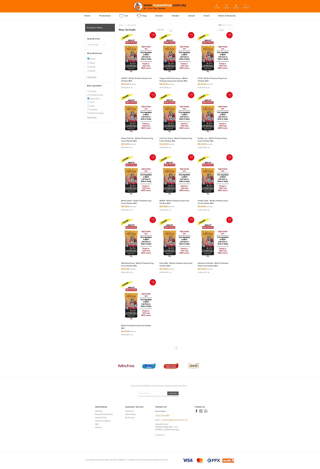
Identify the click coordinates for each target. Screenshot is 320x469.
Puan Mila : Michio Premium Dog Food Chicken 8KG (176, 264)
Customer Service (134, 407)
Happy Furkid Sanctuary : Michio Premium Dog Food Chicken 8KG (174, 79)
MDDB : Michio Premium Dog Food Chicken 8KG (174, 202)
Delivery (98, 427)
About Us (98, 411)
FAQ (96, 424)
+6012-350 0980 (162, 415)
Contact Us (129, 411)
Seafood (93, 109)
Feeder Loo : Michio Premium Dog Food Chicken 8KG (212, 139)
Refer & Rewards (227, 16)
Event (207, 16)
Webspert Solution (161, 460)
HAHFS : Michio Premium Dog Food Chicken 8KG (136, 79)
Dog (145, 16)
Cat (126, 16)
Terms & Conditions (103, 421)
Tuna (92, 102)
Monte (92, 71)
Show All (160, 30)
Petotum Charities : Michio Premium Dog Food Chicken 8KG (213, 264)
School (191, 16)
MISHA (93, 67)
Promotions (105, 16)
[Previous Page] (168, 29)
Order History (130, 414)
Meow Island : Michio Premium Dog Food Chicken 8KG (136, 202)
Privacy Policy (101, 417)
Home (87, 16)
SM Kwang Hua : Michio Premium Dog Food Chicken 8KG (137, 264)
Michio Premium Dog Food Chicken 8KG (136, 326)
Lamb (92, 106)
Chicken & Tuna (96, 95)
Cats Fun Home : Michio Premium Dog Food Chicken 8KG (176, 139)
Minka (92, 63)
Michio (92, 59)
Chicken (93, 91)
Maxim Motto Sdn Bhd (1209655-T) (112, 460)
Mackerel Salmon (97, 113)
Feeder (175, 16)
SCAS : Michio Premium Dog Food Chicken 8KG (212, 79)
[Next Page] (173, 29)
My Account (129, 417)
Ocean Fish (94, 99)
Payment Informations (104, 414)
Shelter (159, 16)
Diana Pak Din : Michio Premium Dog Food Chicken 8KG (137, 139)
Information (101, 407)
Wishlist (246, 8)
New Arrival (131, 25)
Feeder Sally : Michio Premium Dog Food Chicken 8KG (213, 202)
